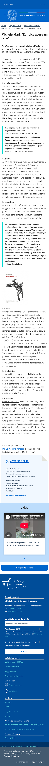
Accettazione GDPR (12, 628)
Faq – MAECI (10, 738)
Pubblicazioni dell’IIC (32, 25)
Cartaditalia (5, 28)
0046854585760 (15, 608)
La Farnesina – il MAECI (14, 661)
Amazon (20, 448)
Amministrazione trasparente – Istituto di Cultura (24, 724)
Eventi (7, 706)
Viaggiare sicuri (10, 671)
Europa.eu (12, 690)
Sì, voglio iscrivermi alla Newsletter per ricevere (21, 642)
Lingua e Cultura (15, 25)
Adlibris (12, 448)
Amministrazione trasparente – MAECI (20, 729)
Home (3, 25)
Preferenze (22, 762)
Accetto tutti (38, 762)
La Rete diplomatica (12, 666)
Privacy (36, 634)
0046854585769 (15, 611)
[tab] (24, 558)
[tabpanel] (24, 534)
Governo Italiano (8, 4)
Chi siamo (8, 701)
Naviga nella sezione (24, 567)
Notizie (7, 716)
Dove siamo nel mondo (14, 676)
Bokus (5, 448)
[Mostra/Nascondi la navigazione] (4, 15)
